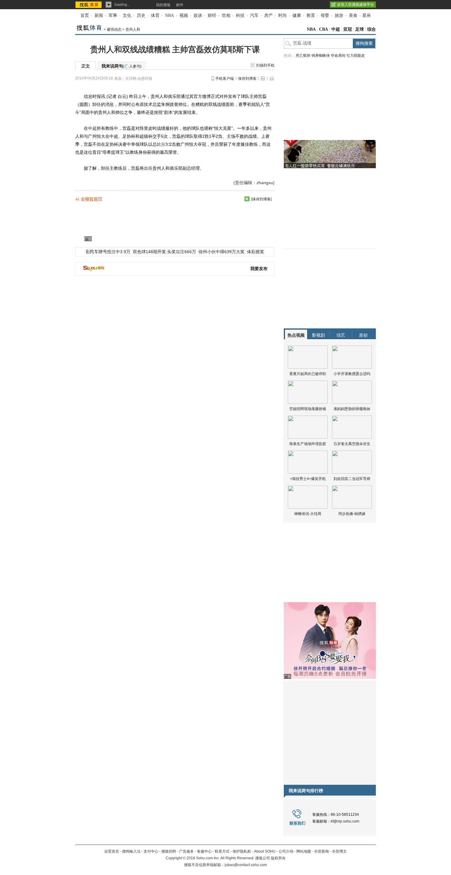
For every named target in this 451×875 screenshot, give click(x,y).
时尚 (282, 15)
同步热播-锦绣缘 (351, 514)
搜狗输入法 (131, 851)
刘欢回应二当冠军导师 (351, 479)
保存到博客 (247, 78)
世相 (226, 15)
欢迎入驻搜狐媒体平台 (355, 4)
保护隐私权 (242, 851)
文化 (127, 15)
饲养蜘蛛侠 (320, 55)
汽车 (254, 15)
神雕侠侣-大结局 (307, 514)
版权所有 (278, 858)
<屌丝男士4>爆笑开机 (308, 479)
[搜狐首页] (89, 4)
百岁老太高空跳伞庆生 (351, 444)
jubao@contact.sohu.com (246, 865)
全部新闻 (321, 851)
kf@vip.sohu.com (345, 821)
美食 (353, 15)
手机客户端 (224, 78)
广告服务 (186, 851)
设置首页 (111, 851)
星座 (366, 15)
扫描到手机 (265, 65)
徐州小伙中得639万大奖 (222, 251)
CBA (323, 29)
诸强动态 (114, 29)
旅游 (339, 15)
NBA (169, 15)
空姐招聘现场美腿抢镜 (307, 409)
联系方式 (222, 851)
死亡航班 (303, 55)
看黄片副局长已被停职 (307, 374)
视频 (183, 15)
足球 (359, 29)
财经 (212, 15)
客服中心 (204, 851)
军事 (113, 15)
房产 (268, 15)
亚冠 (347, 29)
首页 (84, 15)
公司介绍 (286, 851)
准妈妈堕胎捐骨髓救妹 (351, 409)
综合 (371, 29)
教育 (310, 15)
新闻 (98, 15)
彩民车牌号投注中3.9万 (108, 251)
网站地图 (303, 851)
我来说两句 (121, 66)
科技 (240, 15)
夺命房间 (338, 55)
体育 (155, 15)
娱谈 (198, 15)
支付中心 (151, 851)
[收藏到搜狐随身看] (247, 198)
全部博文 (339, 851)
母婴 (325, 15)
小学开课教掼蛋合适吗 (351, 374)
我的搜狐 (163, 5)
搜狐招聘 (168, 851)
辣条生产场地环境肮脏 (307, 444)
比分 (161, 144)
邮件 (179, 5)
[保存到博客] (261, 199)
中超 (335, 29)
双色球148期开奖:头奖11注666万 (164, 251)
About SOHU (265, 851)
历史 (141, 15)
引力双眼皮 (355, 55)
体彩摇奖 (255, 251)
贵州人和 (132, 29)
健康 (296, 15)
